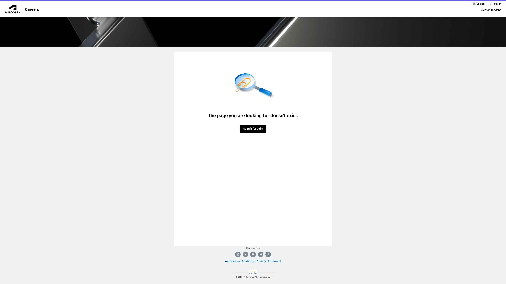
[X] (238, 254)
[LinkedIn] (245, 254)
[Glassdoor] (260, 254)
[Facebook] (268, 254)
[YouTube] (253, 254)
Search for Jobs (491, 10)
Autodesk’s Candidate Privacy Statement (253, 261)
